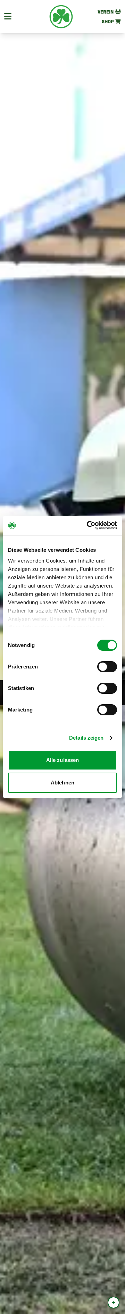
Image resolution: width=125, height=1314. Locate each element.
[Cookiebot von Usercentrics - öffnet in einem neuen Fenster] (88, 525)
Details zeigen (86, 738)
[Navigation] (7, 16)
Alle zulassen (62, 760)
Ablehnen (62, 782)
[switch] (107, 666)
